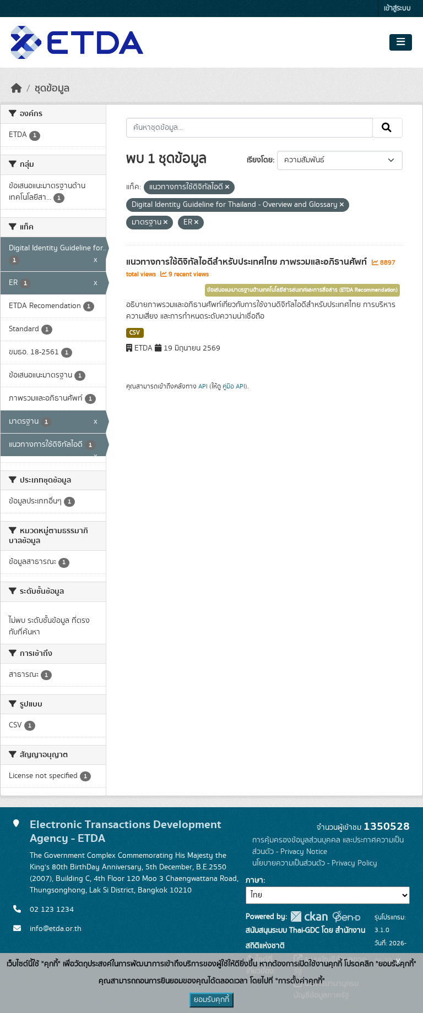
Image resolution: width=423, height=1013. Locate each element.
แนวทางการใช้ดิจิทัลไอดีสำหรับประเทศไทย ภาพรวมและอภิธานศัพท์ (247, 262)
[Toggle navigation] (400, 42)
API (203, 386)
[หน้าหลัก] (16, 88)
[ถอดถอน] (227, 187)
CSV (134, 332)
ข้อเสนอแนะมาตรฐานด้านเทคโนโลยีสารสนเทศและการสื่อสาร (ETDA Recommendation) (302, 290)
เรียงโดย (260, 160)
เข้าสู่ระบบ (397, 8)
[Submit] (387, 128)
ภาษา (254, 880)
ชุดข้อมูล (52, 88)
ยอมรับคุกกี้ (211, 999)
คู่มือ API (234, 386)
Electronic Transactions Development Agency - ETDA (125, 831)
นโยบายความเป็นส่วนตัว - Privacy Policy (314, 863)
